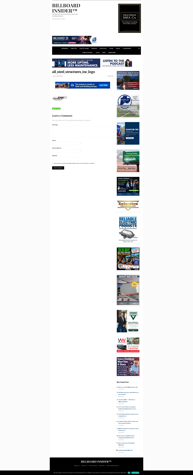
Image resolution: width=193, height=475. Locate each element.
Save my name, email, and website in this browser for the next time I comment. (74, 163)
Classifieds (127, 48)
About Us (76, 465)
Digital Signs (84, 48)
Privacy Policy (93, 465)
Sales (118, 48)
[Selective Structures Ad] (128, 205)
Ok (129, 472)
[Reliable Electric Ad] (128, 229)
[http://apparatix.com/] (74, 40)
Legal (111, 48)
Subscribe (111, 52)
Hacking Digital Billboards (125, 450)
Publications (87, 52)
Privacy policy (135, 472)
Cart (104, 52)
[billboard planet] (128, 133)
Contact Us (84, 465)
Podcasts (103, 48)
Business (65, 48)
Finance (94, 48)
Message (55, 125)
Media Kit (102, 465)
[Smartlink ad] (128, 186)
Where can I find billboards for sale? (128, 387)
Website (54, 155)
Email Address (56, 148)
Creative (74, 48)
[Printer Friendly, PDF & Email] (56, 108)
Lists (98, 52)
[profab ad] (128, 106)
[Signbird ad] (128, 321)
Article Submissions (112, 465)
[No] (191, 472)
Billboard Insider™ (66, 8)
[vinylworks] (128, 344)
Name (54, 140)
